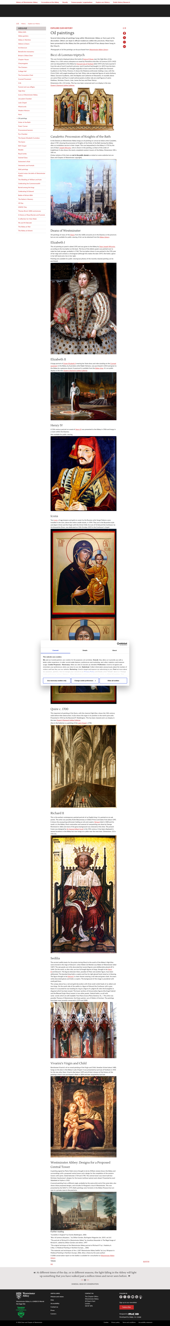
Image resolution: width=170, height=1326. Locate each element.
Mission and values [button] (57, 1296)
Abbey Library (104, 237)
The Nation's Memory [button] (25, 199)
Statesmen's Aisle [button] (24, 161)
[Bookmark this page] (124, 42)
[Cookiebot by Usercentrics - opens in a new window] (118, 643)
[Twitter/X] (124, 1296)
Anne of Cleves (88, 59)
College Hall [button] (22, 71)
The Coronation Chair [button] (25, 75)
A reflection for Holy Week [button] (27, 219)
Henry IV (78, 429)
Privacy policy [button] (115, 1322)
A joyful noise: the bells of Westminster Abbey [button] (31, 175)
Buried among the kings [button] (26, 187)
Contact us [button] (54, 1307)
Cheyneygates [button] (23, 63)
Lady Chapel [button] (22, 103)
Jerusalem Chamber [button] (25, 99)
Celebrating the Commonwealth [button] (29, 183)
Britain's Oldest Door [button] (25, 55)
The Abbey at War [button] (24, 227)
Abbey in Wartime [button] (24, 40)
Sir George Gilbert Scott (75, 829)
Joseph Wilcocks (65, 148)
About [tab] (114, 650)
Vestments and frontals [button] (26, 165)
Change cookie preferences (83, 680)
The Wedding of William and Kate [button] (30, 179)
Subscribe (126, 1307)
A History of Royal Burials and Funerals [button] (31, 215)
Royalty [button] (65, 2)
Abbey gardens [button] (23, 36)
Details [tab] (85, 650)
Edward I (71, 976)
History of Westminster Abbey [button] (27, 2)
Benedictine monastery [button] (26, 52)
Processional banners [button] (25, 130)
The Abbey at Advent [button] (25, 231)
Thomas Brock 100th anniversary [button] (29, 211)
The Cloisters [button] (22, 67)
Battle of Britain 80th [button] (25, 195)
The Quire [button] (21, 142)
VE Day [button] (20, 203)
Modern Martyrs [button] (24, 110)
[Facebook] (120, 1296)
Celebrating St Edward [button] (26, 191)
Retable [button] (20, 150)
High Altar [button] (21, 91)
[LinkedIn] (136, 1296)
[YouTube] (132, 1296)
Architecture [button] (22, 48)
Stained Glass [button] (23, 157)
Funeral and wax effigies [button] (26, 87)
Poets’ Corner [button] (23, 126)
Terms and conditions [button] (129, 1322)
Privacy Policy (89, 672)
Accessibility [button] (55, 1303)
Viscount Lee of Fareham (84, 64)
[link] (133, 1314)
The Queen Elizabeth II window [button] (29, 138)
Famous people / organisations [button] (81, 2)
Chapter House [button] (23, 59)
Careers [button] (53, 1314)
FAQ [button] (52, 1300)
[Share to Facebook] (124, 33)
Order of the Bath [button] (24, 122)
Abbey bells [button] (22, 32)
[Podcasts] (140, 1297)
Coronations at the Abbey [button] (50, 2)
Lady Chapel (82, 723)
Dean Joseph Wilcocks (107, 246)
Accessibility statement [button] (145, 1322)
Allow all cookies (113, 680)
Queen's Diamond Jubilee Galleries (62, 85)
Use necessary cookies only (56, 680)
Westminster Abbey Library (98, 49)
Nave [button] (20, 114)
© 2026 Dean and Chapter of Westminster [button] (29, 1322)
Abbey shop (99, 368)
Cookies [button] (106, 1322)
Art (52, 1264)
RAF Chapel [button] (22, 146)
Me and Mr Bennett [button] (25, 223)
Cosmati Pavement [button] (24, 79)
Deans (72, 235)
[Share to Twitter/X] (124, 37)
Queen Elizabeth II (69, 363)
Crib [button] (19, 83)
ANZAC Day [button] (22, 207)
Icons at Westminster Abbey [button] (28, 95)
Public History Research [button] (121, 2)
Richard (97, 822)
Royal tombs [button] (22, 154)
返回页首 (146, 1262)
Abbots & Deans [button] (23, 44)
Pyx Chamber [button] (22, 134)
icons (56, 520)
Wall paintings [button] (23, 169)
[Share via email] (124, 46)
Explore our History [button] (103, 2)
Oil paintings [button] (22, 118)
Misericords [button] (22, 106)
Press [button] (53, 1310)
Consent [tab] (55, 650)
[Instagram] (128, 1296)
